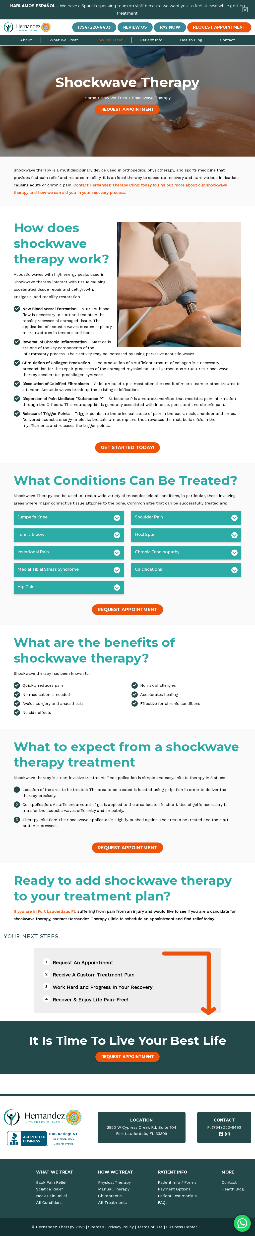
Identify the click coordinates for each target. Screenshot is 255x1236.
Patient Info (151, 40)
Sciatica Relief (49, 1189)
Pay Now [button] (170, 27)
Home (90, 97)
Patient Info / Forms (177, 1182)
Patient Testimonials (177, 1195)
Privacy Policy (121, 1227)
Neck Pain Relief (51, 1195)
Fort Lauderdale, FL (57, 911)
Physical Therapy (114, 1182)
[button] (245, 9)
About (26, 40)
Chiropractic (110, 1195)
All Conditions (49, 1202)
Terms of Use (150, 1227)
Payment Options (174, 1189)
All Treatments (112, 1202)
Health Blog (191, 40)
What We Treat (64, 40)
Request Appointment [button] (219, 27)
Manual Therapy (113, 1189)
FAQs (163, 1202)
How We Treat (109, 40)
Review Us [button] (135, 27)
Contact (227, 40)
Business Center (181, 1227)
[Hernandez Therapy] (43, 1117)
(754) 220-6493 (226, 1127)
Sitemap (96, 1227)
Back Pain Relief (51, 1182)
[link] (221, 1134)
